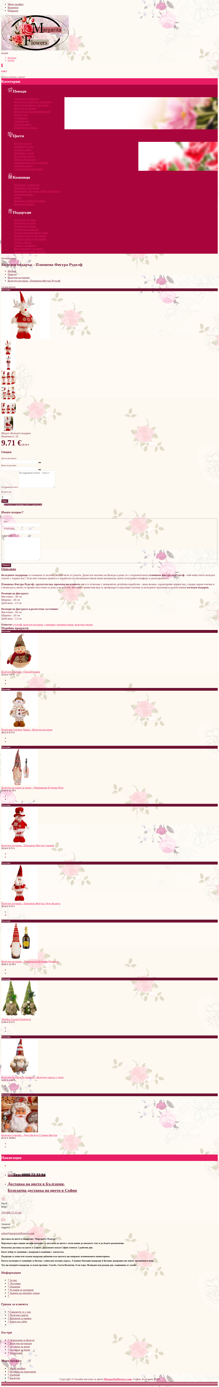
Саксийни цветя (23, 165)
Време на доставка (8, 465)
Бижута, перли (22, 242)
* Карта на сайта (17, 1321)
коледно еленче (84, 624)
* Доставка (14, 1283)
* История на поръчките (22, 1371)
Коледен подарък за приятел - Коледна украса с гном (32, 1077)
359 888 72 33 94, (11, 1212)
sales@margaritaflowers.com (17, 1233)
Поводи (12, 274)
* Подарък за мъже (19, 1349)
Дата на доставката (8, 458)
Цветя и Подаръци (25, 159)
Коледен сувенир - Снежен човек (20, 671)
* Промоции (15, 1353)
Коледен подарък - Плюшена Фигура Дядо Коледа (30, 903)
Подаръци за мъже (25, 226)
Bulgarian (12, 58)
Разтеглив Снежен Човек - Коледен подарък (26, 729)
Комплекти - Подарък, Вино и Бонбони (37, 191)
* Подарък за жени (19, 1346)
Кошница (13, 7)
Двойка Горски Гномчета (16, 1019)
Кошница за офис (24, 204)
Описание (8, 569)
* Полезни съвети (18, 1315)
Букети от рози (23, 143)
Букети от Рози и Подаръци (30, 235)
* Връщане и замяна (19, 1318)
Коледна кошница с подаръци (31, 105)
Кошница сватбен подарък (29, 200)
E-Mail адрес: (9, 528)
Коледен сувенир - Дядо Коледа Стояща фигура (29, 1135)
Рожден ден (21, 114)
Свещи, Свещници (24, 245)
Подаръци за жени (25, 223)
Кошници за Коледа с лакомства (32, 101)
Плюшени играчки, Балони (29, 252)
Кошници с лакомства (26, 184)
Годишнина (21, 118)
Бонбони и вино (23, 194)
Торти (17, 197)
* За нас (12, 1280)
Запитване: (8, 536)
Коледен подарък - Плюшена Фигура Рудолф (34, 280)
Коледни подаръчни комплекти (32, 111)
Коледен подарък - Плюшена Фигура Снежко (27, 845)
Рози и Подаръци (24, 156)
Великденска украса (26, 127)
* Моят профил (16, 1368)
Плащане (13, 10)
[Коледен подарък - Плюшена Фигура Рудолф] (25, 338)
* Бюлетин (14, 1378)
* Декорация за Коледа (21, 1340)
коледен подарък (33, 624)
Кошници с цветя (24, 153)
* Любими (14, 1374)
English (4, 53)
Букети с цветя (22, 149)
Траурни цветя (22, 124)
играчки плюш (65, 624)
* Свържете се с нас (19, 1311)
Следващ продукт (8, 287)
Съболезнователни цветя (28, 169)
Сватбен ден (21, 121)
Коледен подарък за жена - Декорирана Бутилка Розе (32, 787)
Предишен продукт (9, 258)
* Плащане (14, 1286)
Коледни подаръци (25, 108)
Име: (6, 521)
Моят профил (15, 4)
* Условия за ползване (21, 1289)
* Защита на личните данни (24, 1293)
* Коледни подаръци (20, 1343)
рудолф (17, 624)
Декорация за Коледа (26, 98)
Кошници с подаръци (26, 188)
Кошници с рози (23, 146)
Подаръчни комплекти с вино (31, 232)
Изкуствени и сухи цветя (28, 248)
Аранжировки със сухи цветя (31, 162)
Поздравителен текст (9, 487)
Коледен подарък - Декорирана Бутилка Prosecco (30, 961)
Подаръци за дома (25, 219)
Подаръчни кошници (26, 229)
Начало (12, 271)
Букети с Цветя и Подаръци (30, 239)
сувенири (49, 624)
